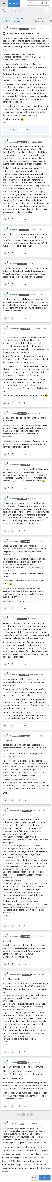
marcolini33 (14, 1124)
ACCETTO (44, 1177)
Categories (19, 11)
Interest (10, 11)
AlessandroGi (15, 329)
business (13, 142)
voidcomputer (15, 811)
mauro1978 (14, 29)
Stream (3, 11)
